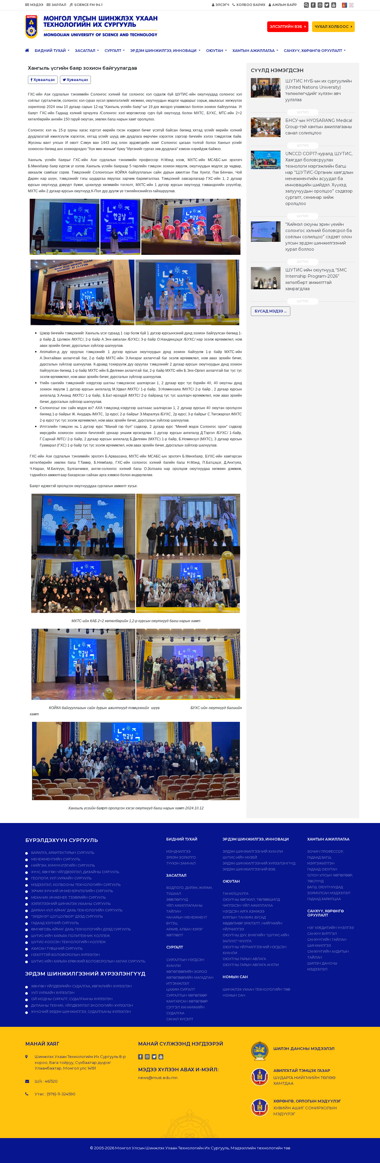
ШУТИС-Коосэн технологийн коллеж (68, 942)
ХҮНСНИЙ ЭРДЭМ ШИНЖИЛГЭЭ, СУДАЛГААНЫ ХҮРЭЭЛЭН (80, 1012)
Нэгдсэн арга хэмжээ (244, 911)
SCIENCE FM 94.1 (87, 5)
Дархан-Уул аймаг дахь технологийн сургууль (76, 910)
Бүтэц (172, 923)
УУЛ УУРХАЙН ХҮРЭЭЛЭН (52, 993)
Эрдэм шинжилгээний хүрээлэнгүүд (259, 863)
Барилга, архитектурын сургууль (62, 853)
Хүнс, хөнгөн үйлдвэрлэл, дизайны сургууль (74, 872)
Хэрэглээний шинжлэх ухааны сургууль (70, 904)
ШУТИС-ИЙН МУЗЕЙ (240, 857)
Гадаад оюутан (322, 869)
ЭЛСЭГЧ (222, 5)
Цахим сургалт (180, 989)
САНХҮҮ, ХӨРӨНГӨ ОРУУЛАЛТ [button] (313, 50)
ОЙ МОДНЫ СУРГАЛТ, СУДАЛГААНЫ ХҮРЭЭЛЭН (71, 999)
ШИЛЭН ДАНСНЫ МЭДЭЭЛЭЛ (304, 1048)
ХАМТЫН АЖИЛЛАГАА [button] (254, 50)
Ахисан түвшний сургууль (56, 948)
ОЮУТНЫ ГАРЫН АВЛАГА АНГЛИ (251, 965)
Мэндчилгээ (178, 851)
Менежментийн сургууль (55, 859)
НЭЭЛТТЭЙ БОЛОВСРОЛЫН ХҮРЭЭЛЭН (65, 955)
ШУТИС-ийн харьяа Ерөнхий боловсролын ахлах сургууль (87, 961)
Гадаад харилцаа (324, 899)
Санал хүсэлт (179, 1019)
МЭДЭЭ (36, 5)
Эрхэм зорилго (181, 857)
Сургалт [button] (113, 50)
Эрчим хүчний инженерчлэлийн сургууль (71, 891)
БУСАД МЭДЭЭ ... (270, 311)
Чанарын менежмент (186, 917)
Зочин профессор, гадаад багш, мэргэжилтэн (325, 857)
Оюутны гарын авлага (244, 959)
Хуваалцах (44, 79)
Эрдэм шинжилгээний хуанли (253, 851)
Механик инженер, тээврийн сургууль (68, 897)
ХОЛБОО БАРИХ (250, 5)
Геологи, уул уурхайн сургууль (60, 878)
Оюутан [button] (215, 50)
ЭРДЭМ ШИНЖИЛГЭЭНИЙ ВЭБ (249, 869)
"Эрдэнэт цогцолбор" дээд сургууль (66, 916)
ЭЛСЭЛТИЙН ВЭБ (286, 26)
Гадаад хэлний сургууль (54, 923)
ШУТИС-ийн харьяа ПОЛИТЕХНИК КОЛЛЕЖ (70, 936)
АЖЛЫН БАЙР (284, 5)
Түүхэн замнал (181, 863)
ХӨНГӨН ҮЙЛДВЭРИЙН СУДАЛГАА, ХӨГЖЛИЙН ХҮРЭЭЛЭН (81, 986)
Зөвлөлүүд (177, 899)
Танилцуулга (235, 894)
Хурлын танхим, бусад (244, 917)
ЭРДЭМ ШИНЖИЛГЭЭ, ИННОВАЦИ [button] (163, 50)
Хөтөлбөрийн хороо (186, 972)
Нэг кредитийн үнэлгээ (330, 928)
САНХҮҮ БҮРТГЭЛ (322, 934)
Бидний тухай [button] (51, 50)
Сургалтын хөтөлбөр (186, 995)
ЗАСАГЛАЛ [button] (85, 50)
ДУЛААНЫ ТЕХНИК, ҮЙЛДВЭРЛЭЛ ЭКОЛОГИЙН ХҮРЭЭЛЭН (81, 1005)
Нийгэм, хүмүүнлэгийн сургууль (62, 865)
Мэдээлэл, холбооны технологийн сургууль (75, 885)
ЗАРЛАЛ (59, 5)
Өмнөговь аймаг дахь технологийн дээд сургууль (80, 929)
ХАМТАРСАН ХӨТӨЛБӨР (187, 1001)
